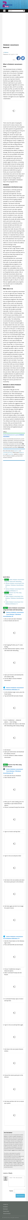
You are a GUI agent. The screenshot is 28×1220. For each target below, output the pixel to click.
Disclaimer (5, 1206)
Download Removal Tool (13, 435)
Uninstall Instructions (7, 452)
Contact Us (5, 1204)
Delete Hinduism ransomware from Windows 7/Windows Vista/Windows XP (14, 598)
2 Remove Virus (7, 4)
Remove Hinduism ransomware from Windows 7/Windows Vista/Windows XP (14, 585)
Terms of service (6, 1213)
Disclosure (5, 1209)
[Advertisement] (14, 27)
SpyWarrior (16, 451)
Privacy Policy (10, 454)
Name (11, 1191)
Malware (6, 52)
